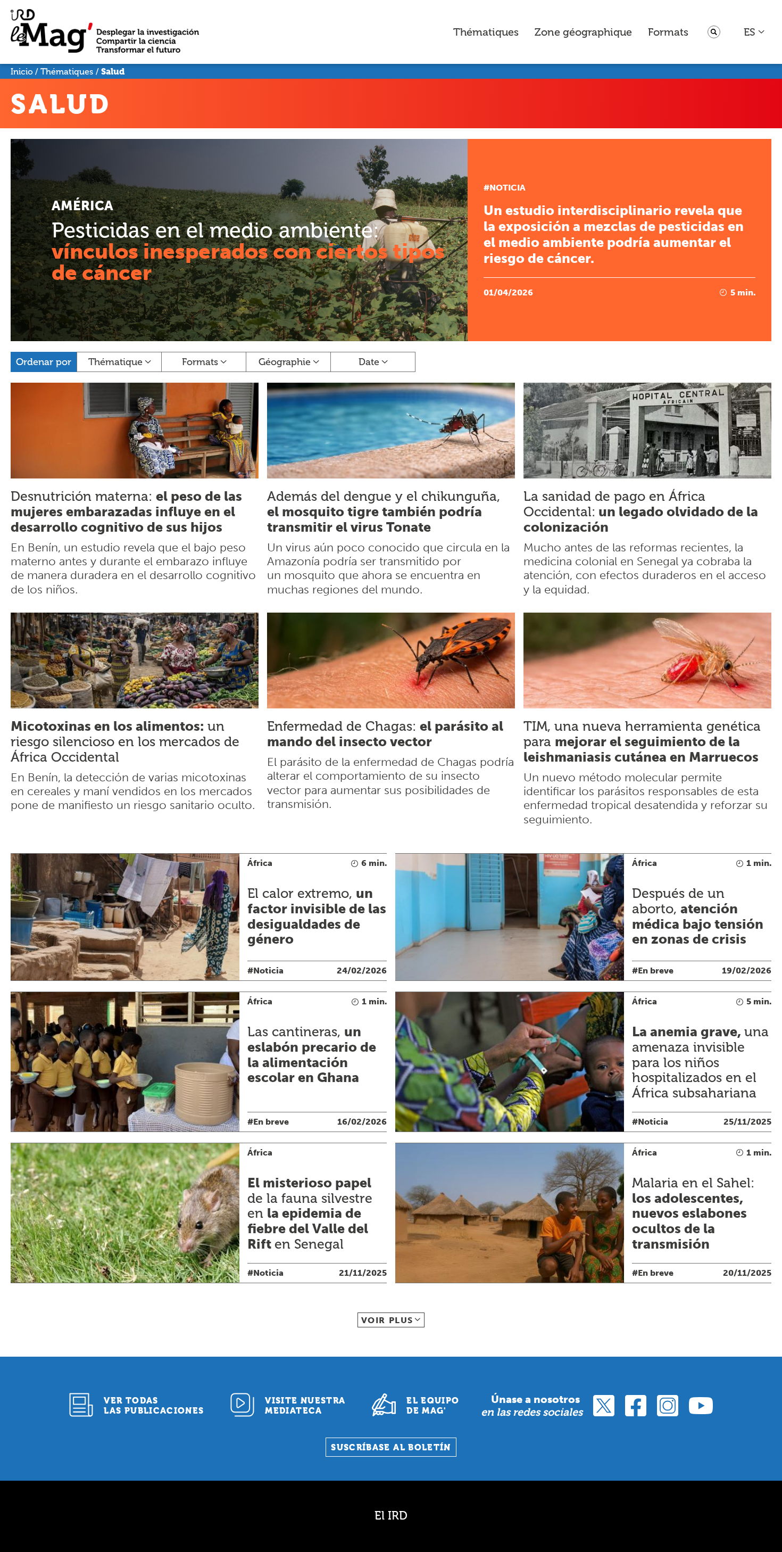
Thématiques (486, 32)
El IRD (391, 1515)
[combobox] (754, 32)
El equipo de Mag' (432, 1406)
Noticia (507, 188)
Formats (668, 32)
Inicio (22, 72)
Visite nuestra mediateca (305, 1406)
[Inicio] (105, 32)
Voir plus (387, 1320)
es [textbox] (749, 32)
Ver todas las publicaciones (154, 1406)
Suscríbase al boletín (391, 1447)
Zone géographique (583, 32)
